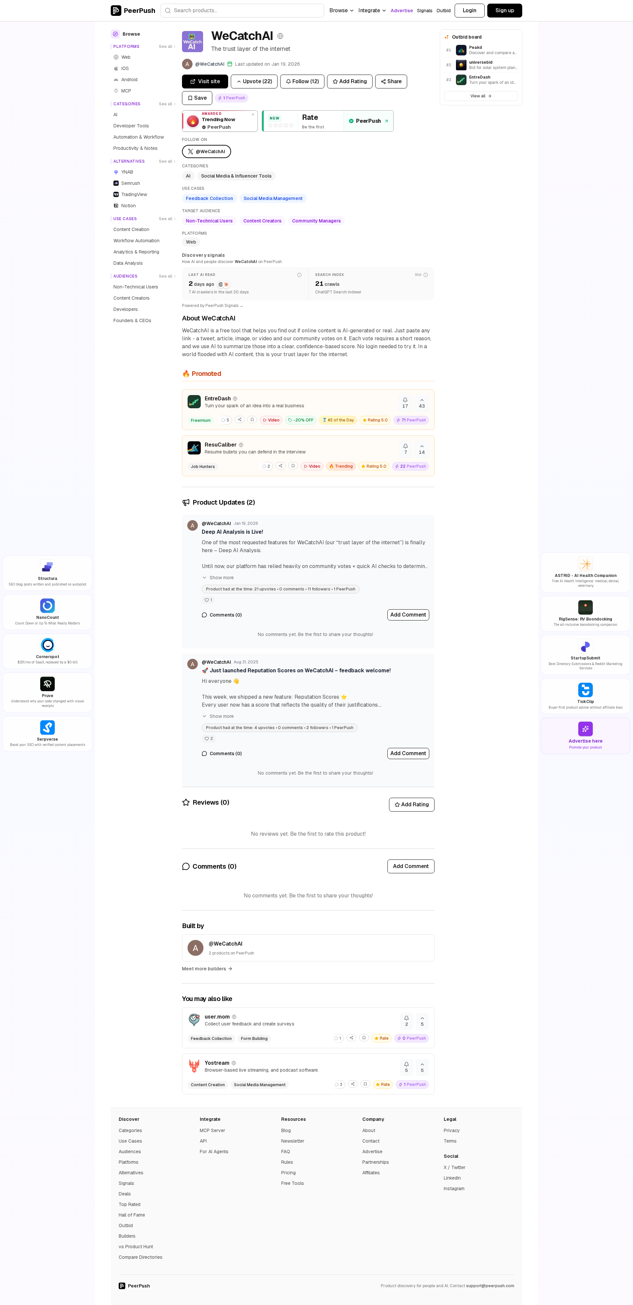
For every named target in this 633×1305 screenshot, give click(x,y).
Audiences (130, 1151)
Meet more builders (204, 969)
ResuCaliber (221, 444)
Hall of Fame (132, 1215)
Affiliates (371, 1173)
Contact (370, 1141)
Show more (222, 578)
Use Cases (130, 1141)
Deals (125, 1194)
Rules (287, 1162)
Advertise (402, 11)
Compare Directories (141, 1257)
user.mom (217, 1016)
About (368, 1130)
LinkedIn (452, 1178)
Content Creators (262, 221)
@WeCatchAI (216, 523)
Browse (338, 10)
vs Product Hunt (136, 1247)
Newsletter (292, 1141)
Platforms (128, 1162)
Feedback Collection (209, 198)
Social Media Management (273, 198)
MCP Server (212, 1130)
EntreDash (218, 398)
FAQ (285, 1151)
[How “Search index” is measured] (425, 275)
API (203, 1141)
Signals (425, 11)
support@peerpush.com (490, 1285)
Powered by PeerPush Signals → (212, 305)
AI (188, 176)
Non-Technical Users (209, 221)
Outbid (444, 11)
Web (191, 242)
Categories (130, 1130)
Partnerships (375, 1162)
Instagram (454, 1188)
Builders (127, 1236)
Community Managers (316, 221)
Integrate (369, 10)
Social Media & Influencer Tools (236, 176)
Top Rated (129, 1204)
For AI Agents (214, 1151)
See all (165, 46)
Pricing (288, 1173)
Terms (450, 1141)
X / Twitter (455, 1167)
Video (274, 420)
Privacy (452, 1130)
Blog (286, 1130)
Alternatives (131, 1173)
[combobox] (242, 10)
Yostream (217, 1062)
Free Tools (292, 1183)
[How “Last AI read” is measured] (299, 275)
